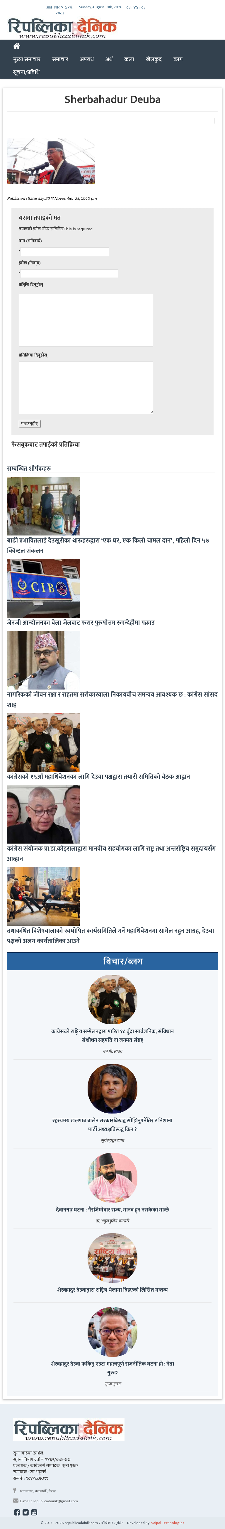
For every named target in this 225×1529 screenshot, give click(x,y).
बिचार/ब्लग (123, 961)
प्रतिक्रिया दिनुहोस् (33, 355)
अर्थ (108, 59)
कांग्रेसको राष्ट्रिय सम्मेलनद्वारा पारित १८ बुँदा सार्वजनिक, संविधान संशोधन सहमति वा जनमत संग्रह (112, 1036)
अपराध (87, 59)
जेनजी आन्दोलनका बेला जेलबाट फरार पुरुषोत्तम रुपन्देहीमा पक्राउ (81, 623)
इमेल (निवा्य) (30, 263)
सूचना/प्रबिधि (26, 72)
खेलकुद (154, 59)
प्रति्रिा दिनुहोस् (31, 285)
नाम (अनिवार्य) (30, 241)
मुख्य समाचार (26, 59)
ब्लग (178, 59)
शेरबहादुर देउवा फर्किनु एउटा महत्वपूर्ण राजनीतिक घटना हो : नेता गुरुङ (112, 1368)
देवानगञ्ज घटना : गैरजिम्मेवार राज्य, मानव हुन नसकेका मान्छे (112, 1210)
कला (129, 59)
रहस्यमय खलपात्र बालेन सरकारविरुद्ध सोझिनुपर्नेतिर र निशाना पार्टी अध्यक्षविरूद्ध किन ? (112, 1125)
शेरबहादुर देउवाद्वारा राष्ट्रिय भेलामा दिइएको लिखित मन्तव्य (112, 1290)
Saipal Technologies (167, 1523)
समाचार (60, 59)
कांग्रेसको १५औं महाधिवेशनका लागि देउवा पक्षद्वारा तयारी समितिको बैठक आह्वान (98, 777)
